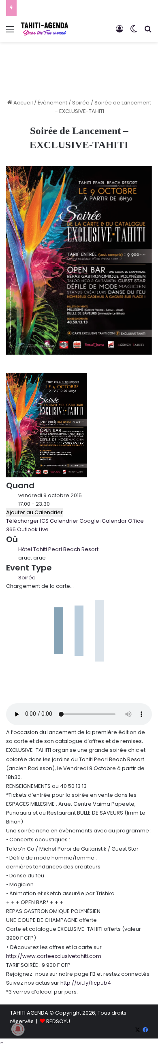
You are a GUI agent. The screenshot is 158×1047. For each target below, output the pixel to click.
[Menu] (10, 32)
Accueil (22, 102)
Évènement (52, 102)
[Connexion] (119, 32)
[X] (137, 1030)
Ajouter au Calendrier (34, 512)
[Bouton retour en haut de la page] (1, 1043)
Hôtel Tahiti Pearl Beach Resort (58, 549)
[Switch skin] (134, 32)
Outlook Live (33, 529)
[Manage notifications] (17, 1029)
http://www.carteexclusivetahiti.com (53, 956)
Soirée (81, 102)
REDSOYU (58, 1021)
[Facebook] (145, 1030)
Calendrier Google (74, 521)
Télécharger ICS (27, 521)
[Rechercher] (148, 32)
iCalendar (113, 521)
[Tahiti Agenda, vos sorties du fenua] (44, 29)
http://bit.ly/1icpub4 (85, 983)
